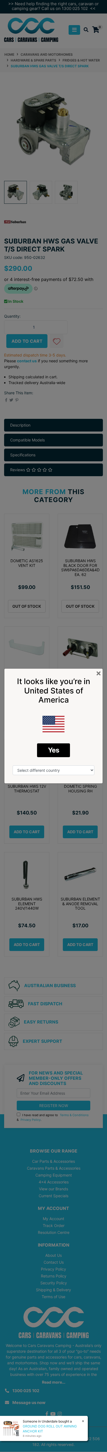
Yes (53, 750)
